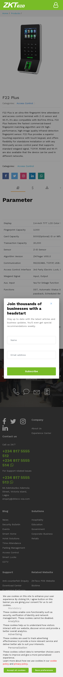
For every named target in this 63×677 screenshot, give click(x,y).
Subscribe (31, 371)
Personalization (17, 647)
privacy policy (20, 664)
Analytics (13, 621)
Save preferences (44, 670)
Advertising (15, 634)
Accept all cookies (16, 670)
